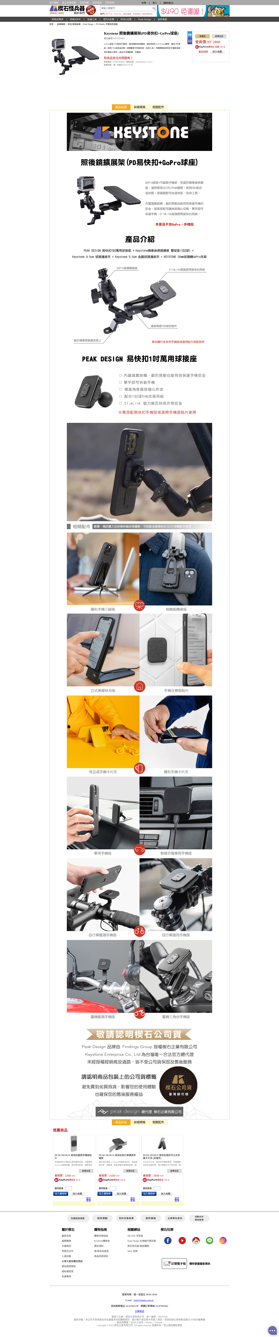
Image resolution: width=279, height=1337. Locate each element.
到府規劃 (84, 2)
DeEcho (118, 13)
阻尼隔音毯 (147, 13)
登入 (155, 2)
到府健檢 (97, 2)
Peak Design (144, 19)
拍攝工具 (92, 19)
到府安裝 (110, 2)
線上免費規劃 (69, 2)
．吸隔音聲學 (56, 19)
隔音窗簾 (127, 13)
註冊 (144, 2)
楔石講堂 (54, 2)
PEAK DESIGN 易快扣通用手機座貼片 (73, 1156)
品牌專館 (162, 19)
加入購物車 (61, 1193)
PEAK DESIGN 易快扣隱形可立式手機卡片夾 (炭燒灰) (161, 1156)
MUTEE (109, 13)
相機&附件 (75, 19)
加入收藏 (217, 51)
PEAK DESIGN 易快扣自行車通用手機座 (117, 1156)
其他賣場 (88, 1199)
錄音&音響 (126, 19)
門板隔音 (137, 13)
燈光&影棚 (108, 19)
